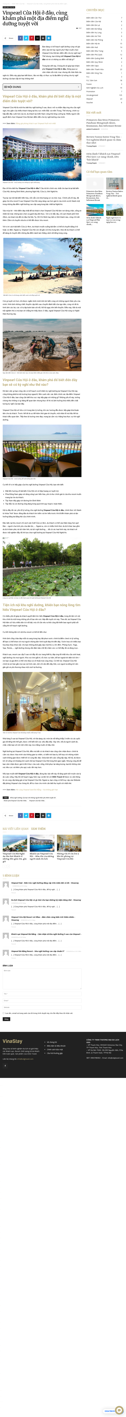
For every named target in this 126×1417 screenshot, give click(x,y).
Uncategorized (92, 95)
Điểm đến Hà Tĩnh (93, 36)
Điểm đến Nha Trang (94, 51)
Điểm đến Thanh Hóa (94, 69)
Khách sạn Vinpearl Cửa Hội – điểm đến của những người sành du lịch (42, 856)
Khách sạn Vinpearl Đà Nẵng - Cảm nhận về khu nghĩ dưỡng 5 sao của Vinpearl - (46, 934)
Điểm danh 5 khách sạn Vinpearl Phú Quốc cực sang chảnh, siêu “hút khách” (103, 156)
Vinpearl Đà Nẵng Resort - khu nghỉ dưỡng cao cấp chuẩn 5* (37, 951)
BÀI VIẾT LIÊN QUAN (16, 828)
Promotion (90, 91)
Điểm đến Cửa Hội (18, 4)
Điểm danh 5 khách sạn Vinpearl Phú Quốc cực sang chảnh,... (93, 221)
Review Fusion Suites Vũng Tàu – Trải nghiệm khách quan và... (114, 194)
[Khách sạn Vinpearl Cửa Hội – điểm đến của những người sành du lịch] (42, 843)
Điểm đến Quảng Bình (95, 58)
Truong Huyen (91, 146)
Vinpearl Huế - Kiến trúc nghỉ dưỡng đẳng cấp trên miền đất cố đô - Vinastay (45, 883)
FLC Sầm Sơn (91, 80)
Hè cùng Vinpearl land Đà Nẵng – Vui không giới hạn (37, 790)
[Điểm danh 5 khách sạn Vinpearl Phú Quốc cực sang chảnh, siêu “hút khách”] (95, 210)
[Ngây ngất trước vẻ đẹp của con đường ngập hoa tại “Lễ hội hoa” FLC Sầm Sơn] (114, 210)
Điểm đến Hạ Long (93, 32)
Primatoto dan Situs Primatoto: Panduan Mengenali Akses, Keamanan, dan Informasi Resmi (103, 123)
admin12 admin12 (92, 129)
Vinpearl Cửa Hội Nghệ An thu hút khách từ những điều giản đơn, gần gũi (15, 857)
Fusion (89, 84)
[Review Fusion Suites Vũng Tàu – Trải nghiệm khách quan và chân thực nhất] (114, 183)
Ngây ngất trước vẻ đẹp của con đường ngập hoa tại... (113, 220)
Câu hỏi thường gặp (55, 1053)
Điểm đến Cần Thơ (93, 18)
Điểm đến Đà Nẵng (94, 29)
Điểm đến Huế (92, 47)
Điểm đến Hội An (93, 43)
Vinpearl (89, 99)
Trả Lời (13, 893)
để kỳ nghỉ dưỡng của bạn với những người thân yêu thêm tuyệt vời (33, 798)
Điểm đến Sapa (92, 65)
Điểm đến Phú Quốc (94, 54)
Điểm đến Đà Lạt (93, 25)
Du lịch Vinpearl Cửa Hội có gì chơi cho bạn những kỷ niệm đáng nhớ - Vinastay (46, 900)
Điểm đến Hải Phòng (94, 40)
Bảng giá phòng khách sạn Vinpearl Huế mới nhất (36, 123)
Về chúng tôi (52, 1042)
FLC (87, 77)
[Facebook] (5, 1065)
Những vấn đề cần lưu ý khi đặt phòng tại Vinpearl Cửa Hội (68, 856)
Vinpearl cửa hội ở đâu (37, 801)
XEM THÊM (38, 828)
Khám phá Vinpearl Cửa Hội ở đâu (15, 801)
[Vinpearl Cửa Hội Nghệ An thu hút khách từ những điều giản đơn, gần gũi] (15, 843)
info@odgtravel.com (25, 1059)
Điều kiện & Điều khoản (56, 1046)
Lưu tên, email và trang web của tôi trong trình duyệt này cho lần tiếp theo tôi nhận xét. (39, 1013)
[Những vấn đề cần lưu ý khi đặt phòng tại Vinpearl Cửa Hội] (69, 843)
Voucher (89, 102)
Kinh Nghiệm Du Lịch (94, 88)
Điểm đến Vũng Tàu (94, 73)
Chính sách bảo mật (55, 1049)
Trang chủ (6, 4)
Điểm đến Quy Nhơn (94, 62)
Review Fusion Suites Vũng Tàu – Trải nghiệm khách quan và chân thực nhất (104, 140)
